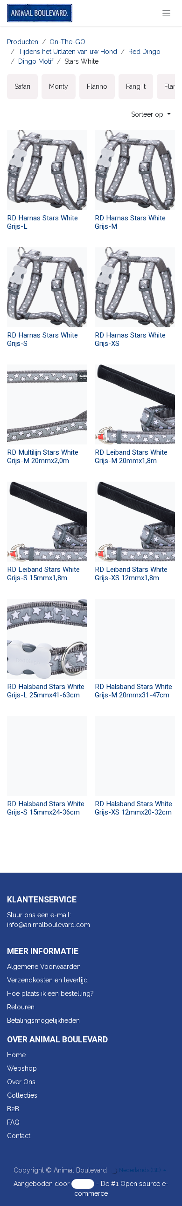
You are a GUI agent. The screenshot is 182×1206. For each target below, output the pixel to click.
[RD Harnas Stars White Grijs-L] (47, 170)
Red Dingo (144, 51)
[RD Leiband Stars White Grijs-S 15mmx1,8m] (47, 522)
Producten (22, 42)
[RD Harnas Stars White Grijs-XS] (135, 287)
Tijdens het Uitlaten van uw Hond (67, 51)
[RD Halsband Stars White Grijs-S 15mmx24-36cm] (47, 756)
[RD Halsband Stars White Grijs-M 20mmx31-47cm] (135, 639)
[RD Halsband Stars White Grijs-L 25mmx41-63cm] (47, 639)
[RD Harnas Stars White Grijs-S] (47, 287)
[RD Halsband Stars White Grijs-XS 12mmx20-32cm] (135, 756)
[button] (151, 114)
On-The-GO (67, 42)
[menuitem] (22, 86)
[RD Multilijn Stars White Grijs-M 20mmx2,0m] (47, 404)
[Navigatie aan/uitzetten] (166, 13)
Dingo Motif (35, 61)
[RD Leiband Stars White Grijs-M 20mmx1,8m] (135, 404)
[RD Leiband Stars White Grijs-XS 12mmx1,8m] (135, 522)
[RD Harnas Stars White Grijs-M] (135, 170)
